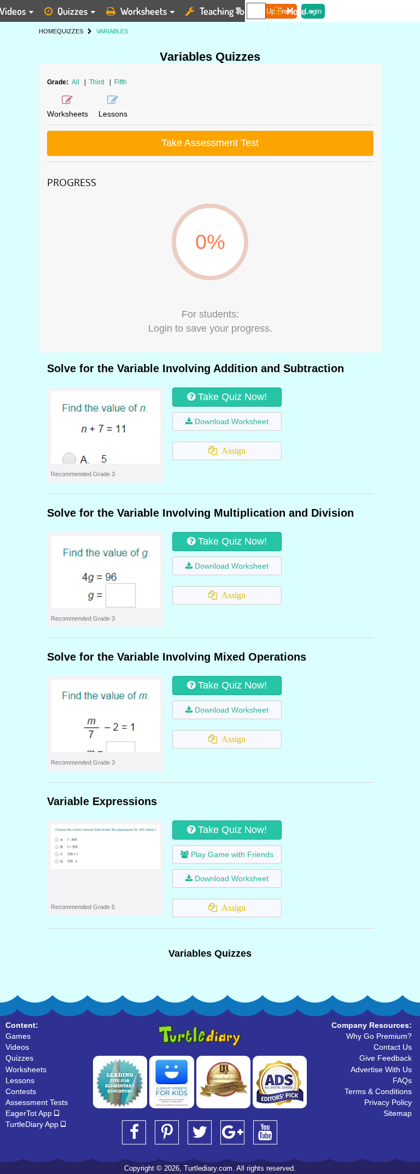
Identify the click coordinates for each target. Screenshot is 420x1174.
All (75, 82)
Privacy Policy (388, 1102)
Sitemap (397, 1113)
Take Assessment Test (210, 142)
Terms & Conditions (378, 1091)
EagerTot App (29, 1113)
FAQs (402, 1080)
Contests (20, 1091)
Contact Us (393, 1047)
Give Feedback (385, 1058)
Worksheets (143, 11)
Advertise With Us (381, 1069)
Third (97, 82)
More (296, 11)
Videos (17, 1047)
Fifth (120, 82)
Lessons (19, 1080)
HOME (48, 31)
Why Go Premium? (379, 1036)
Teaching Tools (227, 11)
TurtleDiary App (33, 1124)
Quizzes (72, 11)
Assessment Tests (36, 1102)
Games (18, 1036)
